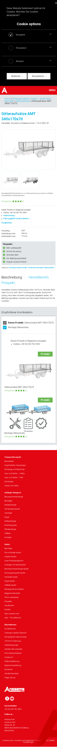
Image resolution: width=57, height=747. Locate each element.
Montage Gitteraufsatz (18, 327)
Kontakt (7, 610)
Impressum (8, 657)
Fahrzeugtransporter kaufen (14, 573)
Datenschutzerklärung (12, 665)
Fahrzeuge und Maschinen (14, 469)
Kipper (6, 517)
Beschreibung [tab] (11, 277)
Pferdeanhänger (10, 529)
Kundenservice (9, 629)
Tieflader (7, 533)
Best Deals (8, 548)
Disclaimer (8, 669)
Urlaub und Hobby (11, 486)
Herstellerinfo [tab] (39, 277)
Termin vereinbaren (11, 597)
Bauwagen (8, 501)
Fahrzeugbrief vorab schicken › (16, 219)
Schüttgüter (8, 482)
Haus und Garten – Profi (13, 478)
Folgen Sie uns (9, 678)
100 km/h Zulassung (12, 641)
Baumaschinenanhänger (13, 497)
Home (7, 98)
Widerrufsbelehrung (11, 661)
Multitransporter (10, 525)
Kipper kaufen (9, 581)
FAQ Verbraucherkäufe (12, 653)
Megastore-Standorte (12, 593)
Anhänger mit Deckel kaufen (15, 565)
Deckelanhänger (10, 505)
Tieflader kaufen (10, 585)
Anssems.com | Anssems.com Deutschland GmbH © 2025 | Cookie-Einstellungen (28, 741)
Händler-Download (11, 674)
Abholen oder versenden (13, 649)
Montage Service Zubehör (14, 589)
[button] (50, 34)
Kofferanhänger (10, 521)
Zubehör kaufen (10, 557)
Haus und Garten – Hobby (14, 473)
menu (52, 90)
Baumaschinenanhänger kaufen (16, 569)
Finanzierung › (9, 215)
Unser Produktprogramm (13, 561)
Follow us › (8, 714)
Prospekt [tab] (8, 283)
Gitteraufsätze (23, 101)
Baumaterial (9, 461)
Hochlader (8, 513)
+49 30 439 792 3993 (12, 709)
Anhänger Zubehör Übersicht (15, 633)
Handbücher (9, 605)
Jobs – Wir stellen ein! (12, 618)
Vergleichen (6, 223)
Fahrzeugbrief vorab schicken (15, 637)
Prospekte (8, 601)
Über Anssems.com (11, 614)
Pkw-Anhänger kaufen (12, 553)
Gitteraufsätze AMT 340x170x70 (31, 323)
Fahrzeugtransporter (12, 509)
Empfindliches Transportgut (15, 465)
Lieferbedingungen (11, 645)
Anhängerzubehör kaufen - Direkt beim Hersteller (26, 267)
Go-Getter (8, 537)
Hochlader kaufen (11, 577)
